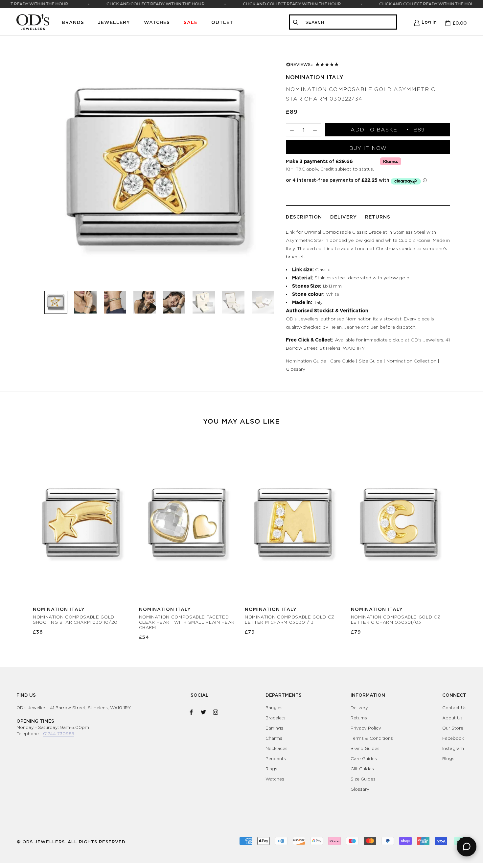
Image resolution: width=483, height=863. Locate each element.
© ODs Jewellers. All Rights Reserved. (71, 841)
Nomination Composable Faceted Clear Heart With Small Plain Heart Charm (188, 622)
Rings (271, 768)
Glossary (295, 368)
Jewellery (114, 22)
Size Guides (363, 779)
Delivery (359, 707)
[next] (462, 537)
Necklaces (276, 748)
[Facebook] (191, 711)
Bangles (274, 707)
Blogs (448, 758)
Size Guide (370, 360)
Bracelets (275, 717)
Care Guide (342, 360)
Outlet (222, 22)
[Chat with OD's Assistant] (466, 846)
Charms (273, 738)
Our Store (452, 728)
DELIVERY (343, 216)
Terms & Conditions (372, 738)
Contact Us (454, 707)
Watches (157, 22)
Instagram (453, 748)
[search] (349, 22)
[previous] (20, 537)
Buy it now (368, 148)
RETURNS (377, 216)
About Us (452, 717)
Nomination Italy (315, 77)
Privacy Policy (366, 728)
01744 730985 (58, 733)
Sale (190, 22)
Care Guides (364, 758)
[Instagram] (215, 711)
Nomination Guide (306, 360)
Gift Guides (362, 768)
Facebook (453, 738)
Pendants (275, 758)
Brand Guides (365, 748)
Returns (359, 717)
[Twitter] (203, 711)
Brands (73, 22)
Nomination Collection (411, 360)
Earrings (274, 728)
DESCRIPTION (304, 216)
